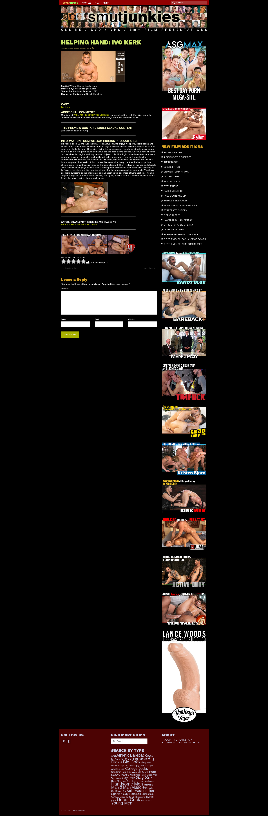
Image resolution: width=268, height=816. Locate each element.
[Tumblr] (68, 741)
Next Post (148, 268)
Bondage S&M (123, 766)
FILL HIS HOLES (172, 181)
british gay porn (136, 765)
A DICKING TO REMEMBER (177, 157)
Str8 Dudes (142, 794)
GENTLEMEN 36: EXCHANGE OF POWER (185, 239)
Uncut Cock (128, 799)
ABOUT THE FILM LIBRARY (178, 740)
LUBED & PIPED (172, 167)
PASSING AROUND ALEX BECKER (181, 234)
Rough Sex (121, 791)
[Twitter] (64, 741)
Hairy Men (116, 781)
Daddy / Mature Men (123, 774)
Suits (151, 794)
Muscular (149, 788)
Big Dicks (140, 759)
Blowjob (114, 766)
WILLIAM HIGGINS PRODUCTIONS (91, 115)
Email (97, 319)
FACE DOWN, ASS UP (175, 196)
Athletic (122, 755)
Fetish (118, 778)
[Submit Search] (173, 3)
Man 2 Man (121, 787)
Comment (65, 288)
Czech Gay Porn (144, 772)
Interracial (148, 784)
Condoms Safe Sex (121, 772)
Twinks (150, 796)
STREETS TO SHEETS (175, 210)
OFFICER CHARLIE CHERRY (178, 225)
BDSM (150, 756)
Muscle (138, 787)
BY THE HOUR (171, 186)
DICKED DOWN (171, 176)
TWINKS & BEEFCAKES (176, 200)
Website (131, 319)
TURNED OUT (171, 162)
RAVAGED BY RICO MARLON (178, 220)
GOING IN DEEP (172, 215)
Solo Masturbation (140, 791)
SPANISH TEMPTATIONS (176, 171)
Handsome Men (127, 783)
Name (64, 319)
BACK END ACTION (173, 191)
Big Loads (147, 763)
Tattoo (122, 797)
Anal (113, 755)
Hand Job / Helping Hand (132, 781)
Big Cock (115, 759)
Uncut (113, 801)
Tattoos (129, 796)
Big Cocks (126, 759)
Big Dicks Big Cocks (132, 760)
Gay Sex (144, 777)
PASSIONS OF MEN (174, 229)
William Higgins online (81, 48)
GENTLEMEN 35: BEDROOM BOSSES (183, 244)
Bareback (138, 755)
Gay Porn (128, 778)
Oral (113, 791)
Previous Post (71, 268)
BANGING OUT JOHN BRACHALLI (181, 205)
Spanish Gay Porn (123, 793)
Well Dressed (146, 801)
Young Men (121, 803)
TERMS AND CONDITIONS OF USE (182, 742)
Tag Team (115, 797)
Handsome (149, 781)
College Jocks (136, 768)
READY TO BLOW (173, 152)
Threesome (140, 797)
